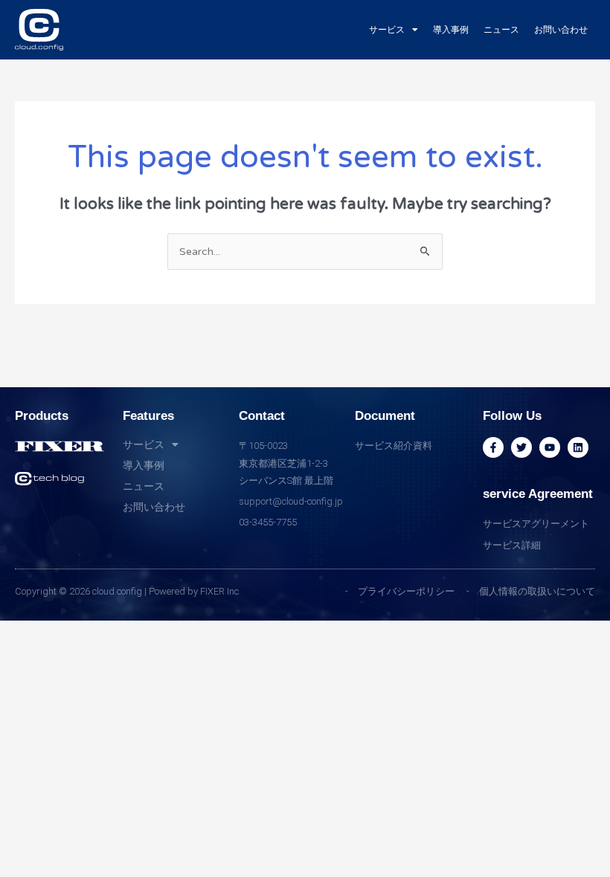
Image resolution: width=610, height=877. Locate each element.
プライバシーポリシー (406, 591)
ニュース (501, 30)
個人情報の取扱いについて (537, 591)
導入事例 (451, 30)
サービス (387, 30)
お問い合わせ (561, 30)
